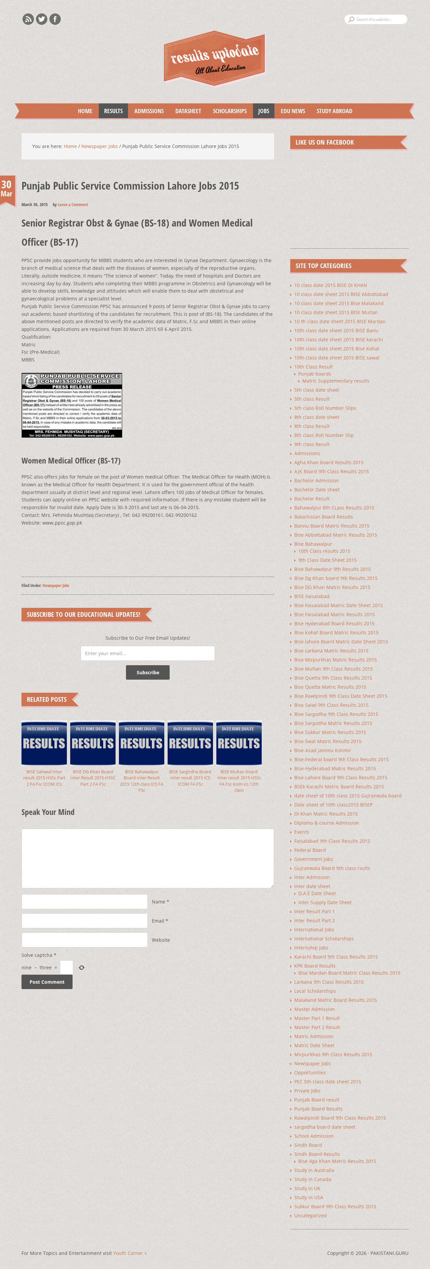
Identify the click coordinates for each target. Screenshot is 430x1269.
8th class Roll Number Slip (324, 435)
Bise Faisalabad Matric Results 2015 (334, 614)
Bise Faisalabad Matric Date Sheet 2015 (338, 605)
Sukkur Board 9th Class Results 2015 (335, 1206)
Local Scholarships (315, 991)
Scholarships (227, 111)
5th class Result (312, 399)
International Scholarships (324, 938)
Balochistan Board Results (323, 517)
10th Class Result (313, 366)
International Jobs (314, 929)
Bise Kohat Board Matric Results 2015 (336, 632)
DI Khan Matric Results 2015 (326, 814)
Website (161, 940)
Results (111, 111)
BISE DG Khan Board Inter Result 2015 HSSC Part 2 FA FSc (93, 778)
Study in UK (307, 1188)
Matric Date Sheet (314, 1045)
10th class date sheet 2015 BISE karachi (338, 339)
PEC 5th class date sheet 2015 (327, 1081)
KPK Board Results (315, 966)
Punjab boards (314, 374)
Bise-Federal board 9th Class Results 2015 (341, 759)
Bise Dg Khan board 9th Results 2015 (336, 578)
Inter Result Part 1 (314, 911)
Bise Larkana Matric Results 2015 (331, 650)
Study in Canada (312, 1179)
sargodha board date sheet (324, 1127)
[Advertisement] (144, 550)
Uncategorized (310, 1215)
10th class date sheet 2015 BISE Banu (336, 330)
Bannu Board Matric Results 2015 (332, 526)
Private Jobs (307, 1090)
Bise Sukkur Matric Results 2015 (330, 732)
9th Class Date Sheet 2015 (327, 560)
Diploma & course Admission (326, 823)
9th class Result (312, 444)
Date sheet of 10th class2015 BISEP (333, 804)
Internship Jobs (311, 947)
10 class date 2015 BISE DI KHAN (330, 285)
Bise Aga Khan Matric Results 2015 (337, 1161)
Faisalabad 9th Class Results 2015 (332, 841)
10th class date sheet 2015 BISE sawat (337, 357)
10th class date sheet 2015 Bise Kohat (336, 348)
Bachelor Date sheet (317, 489)
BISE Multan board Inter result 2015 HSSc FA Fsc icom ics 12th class (239, 781)
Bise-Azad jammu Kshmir (322, 750)
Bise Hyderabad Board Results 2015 (334, 623)
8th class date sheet (316, 417)
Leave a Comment (73, 204)
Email (158, 921)
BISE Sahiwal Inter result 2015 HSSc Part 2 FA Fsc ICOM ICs (44, 778)
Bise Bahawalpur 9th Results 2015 (332, 569)
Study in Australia (314, 1170)
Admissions (146, 111)
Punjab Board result (316, 1099)
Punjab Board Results (318, 1109)
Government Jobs (313, 859)
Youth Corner (130, 1253)
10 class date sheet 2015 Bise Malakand (339, 303)
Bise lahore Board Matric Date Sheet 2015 (341, 641)
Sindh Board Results (317, 1154)
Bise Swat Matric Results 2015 (327, 741)
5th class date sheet (316, 390)
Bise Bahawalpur (313, 544)
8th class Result (312, 426)
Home (85, 111)
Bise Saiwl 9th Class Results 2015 (331, 705)
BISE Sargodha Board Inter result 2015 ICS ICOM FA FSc (190, 778)
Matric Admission (314, 1036)
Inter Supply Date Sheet (325, 902)
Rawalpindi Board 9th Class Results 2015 (340, 1118)
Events (301, 832)
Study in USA (308, 1197)
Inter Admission (312, 877)
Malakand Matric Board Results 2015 (335, 1000)
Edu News (290, 111)
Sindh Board (308, 1145)
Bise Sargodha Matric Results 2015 (333, 723)
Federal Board (310, 850)
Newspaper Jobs (56, 585)
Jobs (261, 111)
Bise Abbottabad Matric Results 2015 (335, 535)
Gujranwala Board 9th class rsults (332, 868)
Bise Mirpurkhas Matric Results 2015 (335, 659)
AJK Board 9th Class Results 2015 (331, 471)
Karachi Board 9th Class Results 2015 (336, 957)
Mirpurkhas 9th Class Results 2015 (333, 1054)
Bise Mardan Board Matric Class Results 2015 (349, 973)
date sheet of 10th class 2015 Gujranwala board (348, 795)
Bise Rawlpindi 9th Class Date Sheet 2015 (340, 696)
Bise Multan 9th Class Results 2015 (333, 669)
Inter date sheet (312, 886)
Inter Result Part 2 (314, 920)
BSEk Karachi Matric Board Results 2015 (339, 786)
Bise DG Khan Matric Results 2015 (332, 587)
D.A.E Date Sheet (317, 893)
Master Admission (314, 1009)
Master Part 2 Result (317, 1027)
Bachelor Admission (316, 480)
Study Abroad (331, 111)
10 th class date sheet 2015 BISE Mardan (340, 321)
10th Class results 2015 (324, 551)
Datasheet (185, 111)
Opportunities (310, 1072)
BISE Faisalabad (312, 596)
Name (158, 901)
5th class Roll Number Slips (325, 408)
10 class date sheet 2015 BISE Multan (336, 312)
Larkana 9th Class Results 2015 (329, 982)
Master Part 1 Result (317, 1018)
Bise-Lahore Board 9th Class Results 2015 (340, 777)
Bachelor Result (312, 498)
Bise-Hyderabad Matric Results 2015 (335, 768)
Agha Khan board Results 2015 (328, 462)
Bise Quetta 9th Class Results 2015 (333, 678)
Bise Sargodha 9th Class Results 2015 (336, 714)
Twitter (41, 19)
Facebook (55, 19)
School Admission (314, 1136)
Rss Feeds (28, 19)
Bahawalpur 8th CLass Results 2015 (334, 507)
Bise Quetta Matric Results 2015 (330, 687)
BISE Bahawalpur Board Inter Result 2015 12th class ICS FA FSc (141, 781)
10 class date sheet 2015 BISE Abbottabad (341, 294)
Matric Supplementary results (336, 381)
